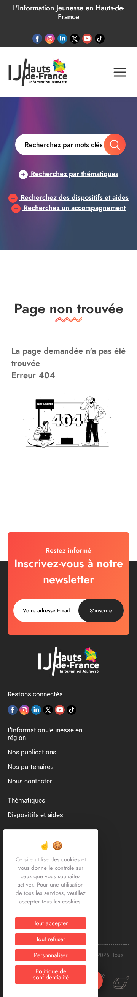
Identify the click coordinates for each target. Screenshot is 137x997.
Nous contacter (30, 781)
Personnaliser (50, 955)
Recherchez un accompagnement (74, 208)
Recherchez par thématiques (73, 174)
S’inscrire (101, 610)
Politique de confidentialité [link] (51, 974)
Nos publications (32, 752)
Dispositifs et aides (35, 815)
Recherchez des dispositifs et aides (74, 197)
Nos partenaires (31, 766)
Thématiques (26, 800)
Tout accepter (51, 923)
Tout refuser (50, 939)
